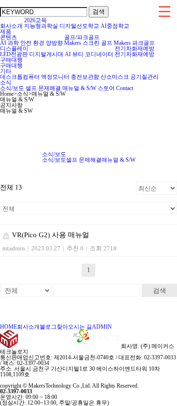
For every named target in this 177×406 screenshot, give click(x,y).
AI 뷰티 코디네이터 (89, 54)
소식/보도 (12, 88)
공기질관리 (144, 77)
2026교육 (35, 20)
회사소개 (11, 26)
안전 (26, 43)
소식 (5, 82)
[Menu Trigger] (165, 11)
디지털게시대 (46, 54)
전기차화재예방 (134, 48)
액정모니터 (55, 77)
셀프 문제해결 (43, 88)
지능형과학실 (41, 26)
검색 (159, 290)
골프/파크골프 (82, 37)
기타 (5, 71)
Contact (124, 88)
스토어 (106, 88)
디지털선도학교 (79, 26)
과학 (13, 43)
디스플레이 (14, 48)
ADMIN (102, 326)
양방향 (54, 43)
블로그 (48, 326)
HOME (8, 326)
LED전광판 (14, 54)
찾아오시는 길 (74, 326)
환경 (38, 43)
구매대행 (11, 60)
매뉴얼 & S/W (79, 88)
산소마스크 (115, 77)
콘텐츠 (8, 37)
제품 (5, 31)
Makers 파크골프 (134, 43)
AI (3, 43)
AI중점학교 (115, 26)
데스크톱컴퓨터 (20, 77)
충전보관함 (85, 77)
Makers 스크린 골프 (88, 43)
